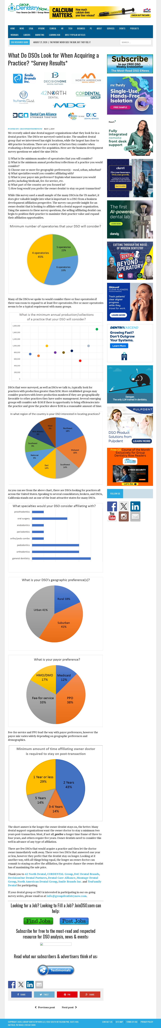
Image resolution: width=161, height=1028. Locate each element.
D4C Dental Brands (86, 874)
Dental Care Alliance (61, 878)
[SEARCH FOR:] (135, 42)
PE (91, 28)
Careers (26, 34)
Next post (68, 1007)
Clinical (53, 28)
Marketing (39, 34)
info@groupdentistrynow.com (66, 896)
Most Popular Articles (75, 34)
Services (110, 28)
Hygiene (41, 28)
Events (122, 28)
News (22, 28)
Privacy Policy (147, 1021)
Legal (31, 28)
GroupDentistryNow (31, 129)
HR (62, 28)
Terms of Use (131, 1021)
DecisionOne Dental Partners (27, 878)
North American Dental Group (37, 881)
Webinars (15, 34)
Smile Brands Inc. (70, 881)
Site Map (119, 1021)
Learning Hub (54, 34)
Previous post (46, 1007)
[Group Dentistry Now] (28, 8)
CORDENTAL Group (60, 874)
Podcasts (134, 28)
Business (81, 28)
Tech (70, 28)
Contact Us (107, 1021)
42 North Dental (35, 874)
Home (12, 28)
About (99, 28)
